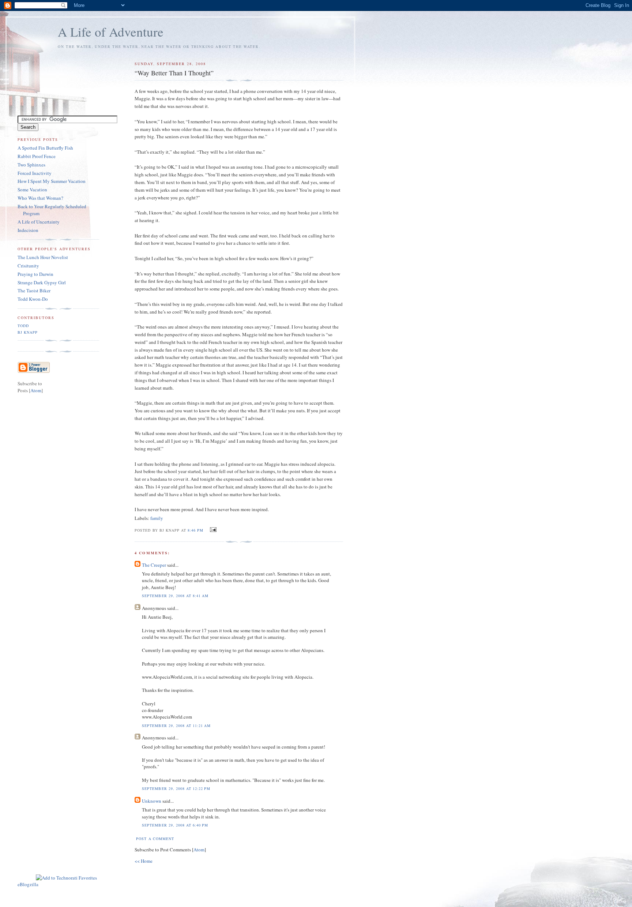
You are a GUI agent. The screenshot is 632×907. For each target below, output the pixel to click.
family (156, 518)
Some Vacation (32, 189)
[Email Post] (212, 529)
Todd (23, 325)
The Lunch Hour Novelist (43, 257)
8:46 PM (196, 530)
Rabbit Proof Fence (37, 156)
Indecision (28, 230)
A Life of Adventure (110, 31)
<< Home (144, 861)
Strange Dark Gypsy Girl (42, 282)
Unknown (151, 801)
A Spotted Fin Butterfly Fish (45, 148)
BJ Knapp (28, 332)
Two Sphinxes (31, 164)
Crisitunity (28, 265)
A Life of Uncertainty (39, 221)
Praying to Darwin (35, 274)
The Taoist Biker (34, 290)
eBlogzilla (28, 884)
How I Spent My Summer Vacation (52, 181)
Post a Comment (155, 838)
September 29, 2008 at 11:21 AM (176, 725)
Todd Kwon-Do (33, 299)
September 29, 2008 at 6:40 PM (175, 825)
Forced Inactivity (35, 173)
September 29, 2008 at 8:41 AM (175, 595)
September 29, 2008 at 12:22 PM (176, 788)
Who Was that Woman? (40, 198)
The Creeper (154, 565)
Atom (198, 849)
